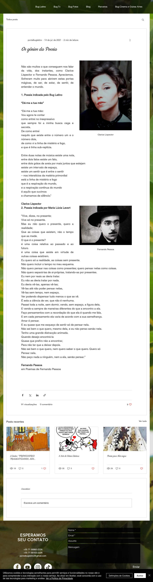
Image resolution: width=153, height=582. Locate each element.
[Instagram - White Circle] (38, 567)
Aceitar (140, 575)
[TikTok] (48, 567)
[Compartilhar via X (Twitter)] (30, 395)
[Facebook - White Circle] (17, 567)
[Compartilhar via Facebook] (22, 395)
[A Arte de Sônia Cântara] (76, 439)
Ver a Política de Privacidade (59, 578)
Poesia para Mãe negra (116, 456)
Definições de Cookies (119, 575)
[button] (142, 19)
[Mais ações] (130, 40)
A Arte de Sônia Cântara (69, 456)
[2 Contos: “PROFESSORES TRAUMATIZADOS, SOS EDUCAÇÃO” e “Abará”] (28, 439)
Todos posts (12, 19)
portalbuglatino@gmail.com (33, 556)
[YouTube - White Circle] (27, 567)
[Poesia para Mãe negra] (125, 439)
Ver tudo (143, 421)
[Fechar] (149, 575)
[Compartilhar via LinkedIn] (37, 395)
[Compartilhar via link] (44, 395)
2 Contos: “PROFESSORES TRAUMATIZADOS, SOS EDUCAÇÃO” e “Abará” (22, 458)
